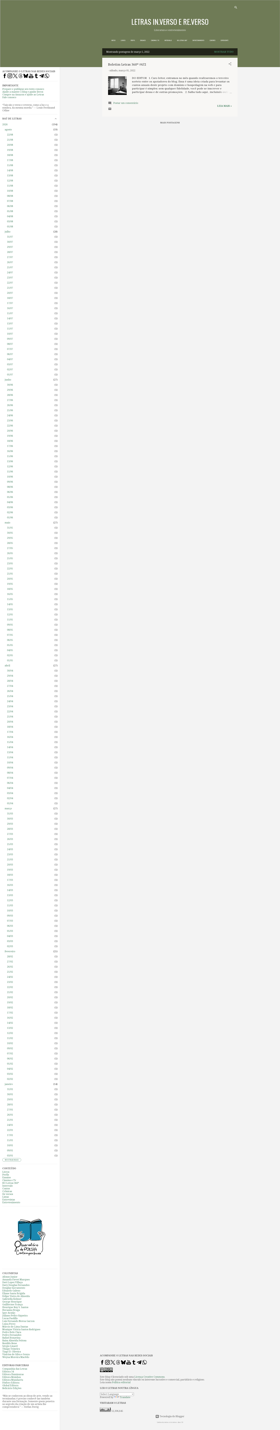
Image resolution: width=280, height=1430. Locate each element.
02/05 (10, 655)
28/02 (10, 956)
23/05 (10, 563)
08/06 (10, 487)
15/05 (10, 599)
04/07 (10, 359)
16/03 (10, 885)
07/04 (10, 777)
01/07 (10, 374)
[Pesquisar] (236, 8)
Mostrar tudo (223, 51)
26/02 (10, 966)
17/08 (10, 160)
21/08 (10, 139)
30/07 (10, 241)
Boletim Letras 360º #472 (127, 64)
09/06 (10, 481)
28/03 (10, 829)
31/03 (10, 813)
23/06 (10, 420)
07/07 (10, 349)
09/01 (10, 1150)
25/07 (10, 267)
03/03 (10, 941)
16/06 (10, 451)
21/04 (10, 716)
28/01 (10, 1104)
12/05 (10, 614)
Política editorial (121, 1382)
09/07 (10, 338)
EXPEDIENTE (224, 40)
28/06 (10, 395)
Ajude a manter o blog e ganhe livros (22, 91)
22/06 (10, 425)
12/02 (10, 1033)
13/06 (10, 461)
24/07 (10, 272)
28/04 (10, 680)
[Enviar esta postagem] (110, 109)
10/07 (10, 333)
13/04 (10, 752)
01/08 (10, 226)
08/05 (10, 629)
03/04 (10, 793)
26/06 (10, 405)
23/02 (10, 982)
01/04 (10, 803)
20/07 (10, 293)
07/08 (10, 201)
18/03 (10, 874)
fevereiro (10, 951)
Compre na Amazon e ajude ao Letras (23, 94)
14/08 (10, 170)
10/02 (10, 1043)
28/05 (10, 543)
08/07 (10, 344)
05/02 (10, 1063)
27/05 (10, 548)
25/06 (10, 410)
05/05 (10, 645)
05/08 (10, 211)
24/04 (10, 701)
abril (7, 665)
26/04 (10, 691)
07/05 (10, 635)
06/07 (10, 354)
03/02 (10, 1074)
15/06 (10, 456)
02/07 (10, 369)
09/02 (10, 1048)
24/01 (10, 1125)
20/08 (10, 145)
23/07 (10, 277)
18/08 (10, 155)
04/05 (10, 650)
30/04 (10, 670)
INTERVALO (168, 40)
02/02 (10, 1079)
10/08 (10, 190)
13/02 (10, 1028)
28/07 (10, 252)
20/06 (10, 430)
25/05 (10, 558)
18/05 (10, 589)
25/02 (10, 971)
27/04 (10, 686)
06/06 (10, 492)
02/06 (10, 512)
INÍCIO (113, 40)
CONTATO (212, 40)
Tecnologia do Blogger (171, 1416)
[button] (230, 64)
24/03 (10, 849)
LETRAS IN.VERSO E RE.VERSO (170, 21)
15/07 (10, 313)
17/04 (10, 732)
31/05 (10, 527)
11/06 (10, 471)
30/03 (10, 818)
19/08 (10, 150)
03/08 (10, 221)
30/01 (10, 1094)
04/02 (10, 1068)
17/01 (10, 1135)
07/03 (10, 920)
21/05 (10, 573)
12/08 (10, 180)
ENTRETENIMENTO (198, 40)
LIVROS (123, 40)
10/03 (10, 910)
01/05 (10, 660)
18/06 (10, 441)
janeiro (9, 1084)
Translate (125, 1397)
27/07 (10, 257)
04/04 (10, 788)
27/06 (10, 400)
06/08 (10, 206)
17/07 (10, 303)
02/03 (10, 946)
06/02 (10, 1058)
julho (7, 231)
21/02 (10, 992)
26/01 (10, 1114)
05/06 (10, 497)
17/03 (10, 880)
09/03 (10, 915)
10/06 (10, 476)
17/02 (10, 1012)
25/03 (10, 844)
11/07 (10, 328)
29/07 (10, 247)
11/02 (10, 1038)
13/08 (10, 175)
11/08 (10, 185)
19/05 (10, 584)
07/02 (10, 1053)
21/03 (10, 859)
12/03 (10, 900)
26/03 (10, 839)
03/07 (10, 364)
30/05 (10, 532)
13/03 (10, 895)
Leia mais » (224, 106)
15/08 (10, 165)
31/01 (10, 1089)
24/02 (10, 977)
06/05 (10, 640)
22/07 (10, 282)
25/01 (10, 1119)
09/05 (10, 624)
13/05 (10, 609)
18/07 (10, 298)
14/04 (10, 747)
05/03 (10, 931)
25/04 (10, 696)
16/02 (10, 1017)
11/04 (10, 757)
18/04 (10, 726)
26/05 (10, 553)
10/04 (10, 762)
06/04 (10, 783)
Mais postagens (170, 122)
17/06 (10, 446)
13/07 (10, 323)
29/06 (10, 390)
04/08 (10, 216)
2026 (5, 124)
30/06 (10, 384)
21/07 (10, 287)
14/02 (10, 1022)
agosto (8, 129)
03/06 (10, 507)
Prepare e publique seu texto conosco (23, 89)
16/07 (10, 308)
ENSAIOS (143, 40)
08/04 (10, 772)
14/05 (10, 604)
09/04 (10, 767)
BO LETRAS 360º (182, 40)
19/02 (10, 1002)
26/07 (10, 262)
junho (8, 379)
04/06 (10, 502)
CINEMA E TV (155, 40)
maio (7, 522)
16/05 (10, 594)
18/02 (10, 1007)
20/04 (10, 721)
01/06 (10, 517)
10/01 (10, 1145)
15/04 (10, 742)
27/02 (10, 961)
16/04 (10, 737)
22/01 (10, 1130)
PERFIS (133, 40)
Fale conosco (9, 97)
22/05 (10, 568)
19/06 (10, 435)
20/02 (10, 997)
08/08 (10, 196)
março (8, 808)
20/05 (10, 578)
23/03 (10, 854)
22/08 (10, 134)
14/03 (10, 890)
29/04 (10, 675)
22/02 (10, 987)
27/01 (10, 1109)
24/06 (10, 415)
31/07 (10, 236)
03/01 (10, 1155)
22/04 (10, 711)
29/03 (10, 823)
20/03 (10, 864)
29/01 (10, 1099)
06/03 (10, 926)
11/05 (10, 619)
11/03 (10, 905)
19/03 (10, 869)
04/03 (10, 936)
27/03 (10, 834)
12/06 (10, 466)
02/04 (10, 798)
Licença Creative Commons (149, 1376)
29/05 (10, 538)
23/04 (10, 706)
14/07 (10, 318)
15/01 (10, 1140)
